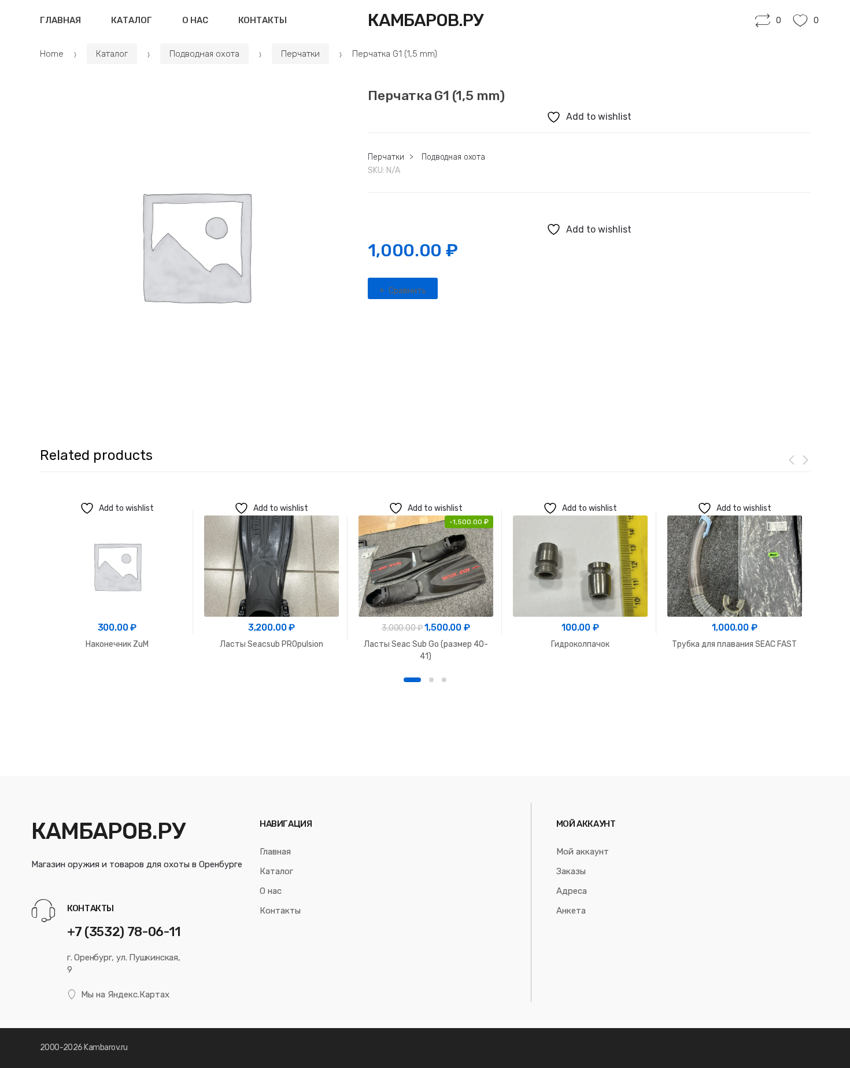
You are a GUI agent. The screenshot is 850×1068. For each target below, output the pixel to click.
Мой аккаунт (582, 851)
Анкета (571, 910)
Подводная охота (204, 54)
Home (52, 54)
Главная (60, 20)
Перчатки (300, 54)
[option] (195, 245)
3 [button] (444, 679)
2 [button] (431, 679)
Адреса (571, 891)
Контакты (262, 20)
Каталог (131, 20)
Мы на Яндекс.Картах (125, 994)
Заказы (571, 871)
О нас (195, 20)
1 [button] (412, 679)
